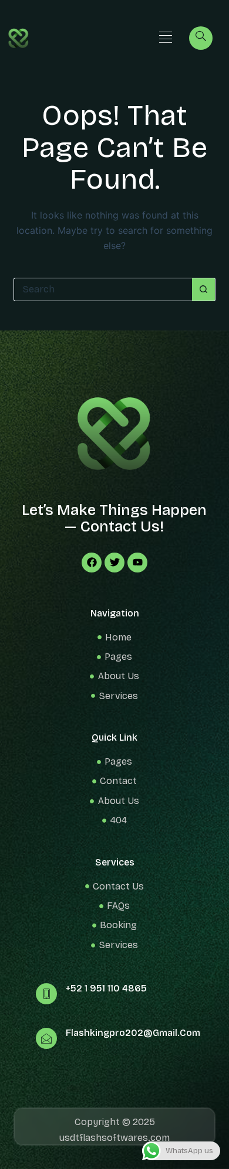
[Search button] (203, 289)
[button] (165, 37)
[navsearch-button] (201, 38)
